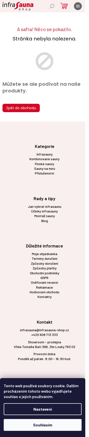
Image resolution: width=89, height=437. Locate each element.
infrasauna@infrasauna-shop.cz (44, 330)
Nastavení (42, 409)
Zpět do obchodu (21, 107)
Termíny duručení (44, 258)
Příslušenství (44, 173)
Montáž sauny (44, 216)
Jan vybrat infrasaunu (44, 206)
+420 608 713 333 (44, 334)
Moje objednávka (44, 254)
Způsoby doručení (44, 263)
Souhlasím (42, 424)
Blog (44, 221)
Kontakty (45, 297)
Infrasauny (45, 154)
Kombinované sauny (44, 159)
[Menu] (78, 6)
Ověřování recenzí (44, 282)
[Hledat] (52, 6)
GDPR (44, 278)
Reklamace (44, 287)
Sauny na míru (44, 168)
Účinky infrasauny (44, 211)
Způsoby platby (45, 268)
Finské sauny (44, 164)
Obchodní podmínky (44, 273)
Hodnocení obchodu (44, 292)
